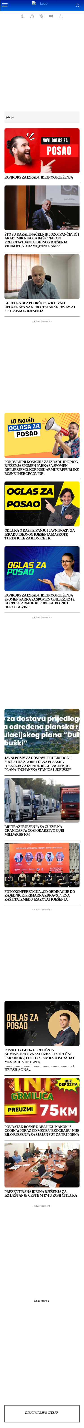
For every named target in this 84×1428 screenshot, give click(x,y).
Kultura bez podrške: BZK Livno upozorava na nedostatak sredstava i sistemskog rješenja (39, 307)
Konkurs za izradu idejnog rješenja (38, 177)
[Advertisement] (42, 68)
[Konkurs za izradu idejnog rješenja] (42, 150)
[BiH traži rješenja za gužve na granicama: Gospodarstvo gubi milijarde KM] (42, 800)
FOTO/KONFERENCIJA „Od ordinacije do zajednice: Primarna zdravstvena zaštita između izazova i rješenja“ (39, 895)
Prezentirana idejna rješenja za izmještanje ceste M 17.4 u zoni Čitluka (40, 1194)
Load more (40, 1300)
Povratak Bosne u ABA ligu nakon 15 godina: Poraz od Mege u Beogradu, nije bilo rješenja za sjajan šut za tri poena (41, 1130)
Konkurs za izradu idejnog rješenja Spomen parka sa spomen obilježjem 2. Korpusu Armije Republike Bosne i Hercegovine (39, 601)
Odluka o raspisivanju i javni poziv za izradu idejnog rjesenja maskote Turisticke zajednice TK (39, 534)
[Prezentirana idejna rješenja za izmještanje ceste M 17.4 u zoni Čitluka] (42, 1165)
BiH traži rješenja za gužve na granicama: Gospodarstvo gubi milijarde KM (34, 830)
